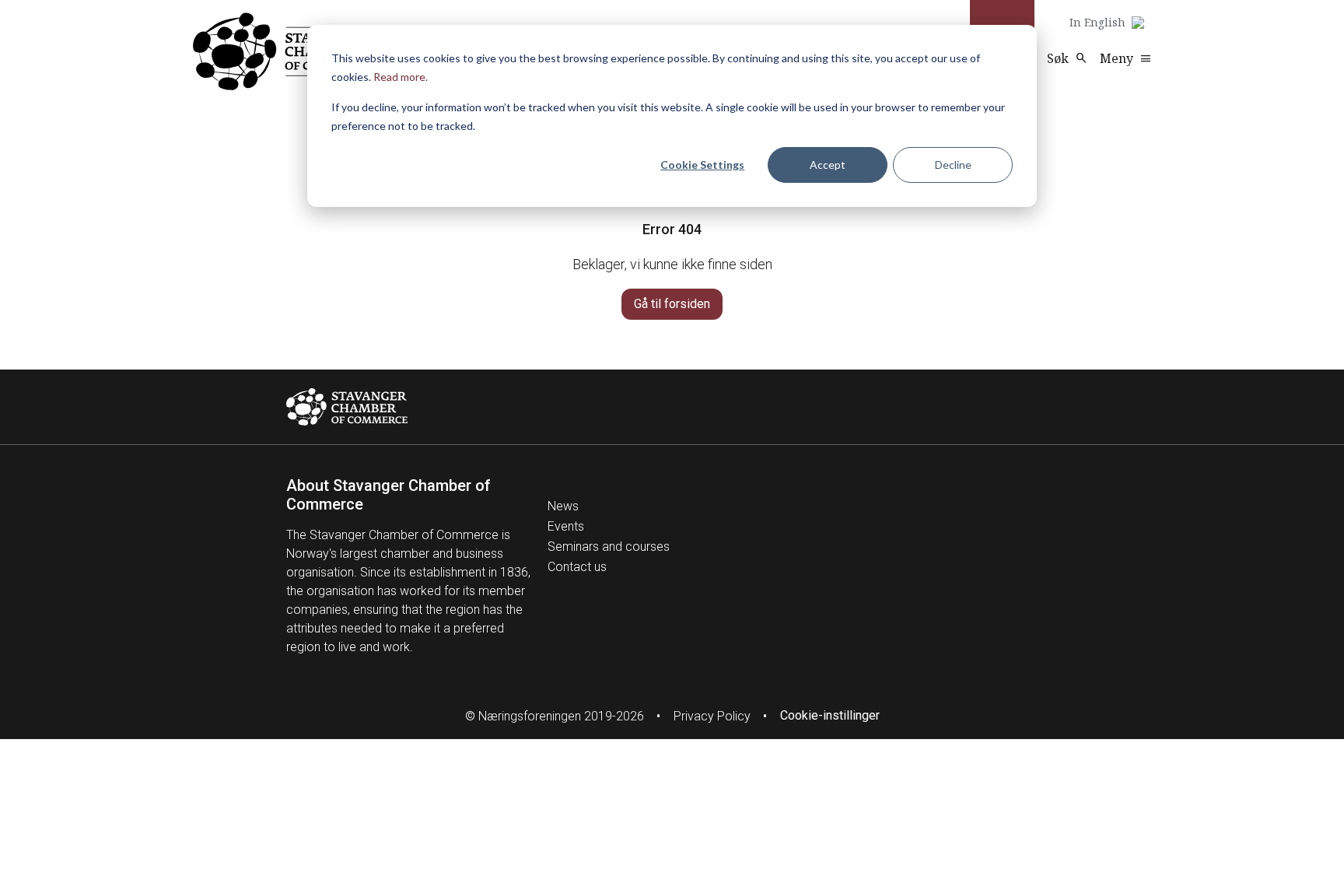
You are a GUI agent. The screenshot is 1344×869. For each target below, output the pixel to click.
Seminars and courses (609, 546)
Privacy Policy (712, 716)
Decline (953, 164)
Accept (827, 164)
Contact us (577, 566)
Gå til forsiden (672, 303)
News (563, 506)
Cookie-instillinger (830, 715)
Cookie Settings (702, 164)
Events (566, 526)
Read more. (400, 76)
